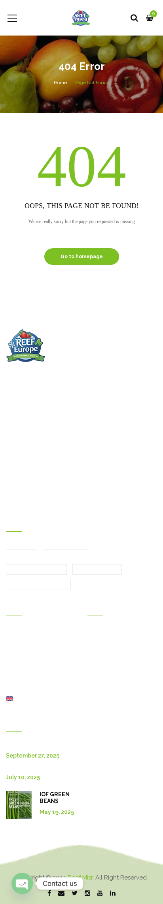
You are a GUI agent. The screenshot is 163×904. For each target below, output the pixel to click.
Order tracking (105, 688)
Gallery (15, 644)
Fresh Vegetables (36, 569)
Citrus (21, 555)
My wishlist (101, 666)
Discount (98, 655)
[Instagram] (87, 894)
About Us (18, 677)
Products (17, 655)
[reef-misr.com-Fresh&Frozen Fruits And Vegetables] (81, 18)
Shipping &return (109, 677)
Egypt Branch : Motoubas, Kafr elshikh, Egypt (72, 379)
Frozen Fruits (97, 569)
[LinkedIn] (113, 894)
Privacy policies (107, 699)
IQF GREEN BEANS (55, 797)
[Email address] (61, 894)
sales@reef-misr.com (42, 442)
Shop (12, 688)
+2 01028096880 (118, 456)
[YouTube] (100, 894)
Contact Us (20, 666)
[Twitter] (75, 894)
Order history (104, 633)
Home (60, 82)
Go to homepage (82, 256)
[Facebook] (49, 894)
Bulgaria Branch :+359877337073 (55, 470)
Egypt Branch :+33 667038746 (53, 456)
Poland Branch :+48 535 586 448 (56, 498)
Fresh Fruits (65, 555)
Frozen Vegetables (38, 584)
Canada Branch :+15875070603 (53, 484)
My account (102, 644)
